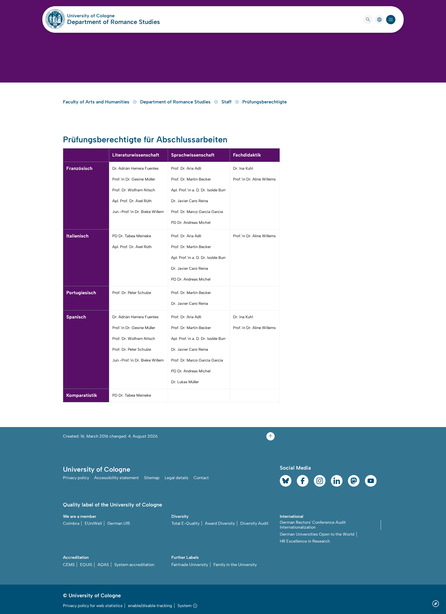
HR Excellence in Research (305, 541)
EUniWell (93, 523)
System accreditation (134, 564)
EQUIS (86, 564)
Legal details (176, 477)
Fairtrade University (189, 564)
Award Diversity (220, 523)
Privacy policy (76, 477)
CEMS (69, 564)
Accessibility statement (116, 477)
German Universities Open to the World (317, 534)
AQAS (103, 564)
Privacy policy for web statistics (93, 605)
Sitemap (152, 477)
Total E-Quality (185, 523)
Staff (227, 102)
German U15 (118, 523)
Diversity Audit (254, 523)
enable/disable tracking (150, 605)
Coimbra (71, 523)
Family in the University (235, 564)
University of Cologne (110, 15)
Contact (201, 477)
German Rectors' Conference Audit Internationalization (313, 525)
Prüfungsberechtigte (264, 102)
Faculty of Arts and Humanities (97, 102)
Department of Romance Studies (113, 22)
